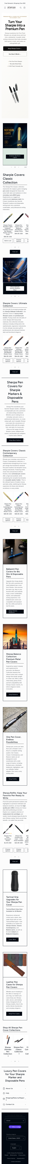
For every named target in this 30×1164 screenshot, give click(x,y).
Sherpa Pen (14, 1153)
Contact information (16, 1161)
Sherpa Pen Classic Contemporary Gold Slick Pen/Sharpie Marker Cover (8, 507)
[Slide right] (18, 247)
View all (15, 251)
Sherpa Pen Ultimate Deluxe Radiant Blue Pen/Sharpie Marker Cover (8, 351)
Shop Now (18, 156)
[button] (5, 8)
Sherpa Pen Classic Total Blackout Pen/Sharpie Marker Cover (19, 228)
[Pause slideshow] (25, 167)
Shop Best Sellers (15, 440)
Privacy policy (22, 1155)
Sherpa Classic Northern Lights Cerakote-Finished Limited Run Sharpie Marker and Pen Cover (8, 229)
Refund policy (13, 1155)
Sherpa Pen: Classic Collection (19, 1049)
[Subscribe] (23, 1121)
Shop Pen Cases (14, 1013)
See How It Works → (15, 54)
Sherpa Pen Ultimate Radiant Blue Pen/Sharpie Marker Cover (19, 351)
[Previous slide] (11, 167)
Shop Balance (13, 694)
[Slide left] (11, 247)
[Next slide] (18, 167)
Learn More (12, 939)
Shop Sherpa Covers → (15, 48)
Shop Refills (13, 779)
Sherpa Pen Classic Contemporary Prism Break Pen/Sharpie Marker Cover (18, 507)
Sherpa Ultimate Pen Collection (8, 1050)
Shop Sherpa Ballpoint (13, 611)
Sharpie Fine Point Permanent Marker (8, 838)
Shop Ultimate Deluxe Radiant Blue (15, 288)
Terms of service (11, 1158)
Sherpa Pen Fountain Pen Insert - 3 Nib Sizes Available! (18, 838)
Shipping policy (20, 1158)
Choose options (18, 240)
